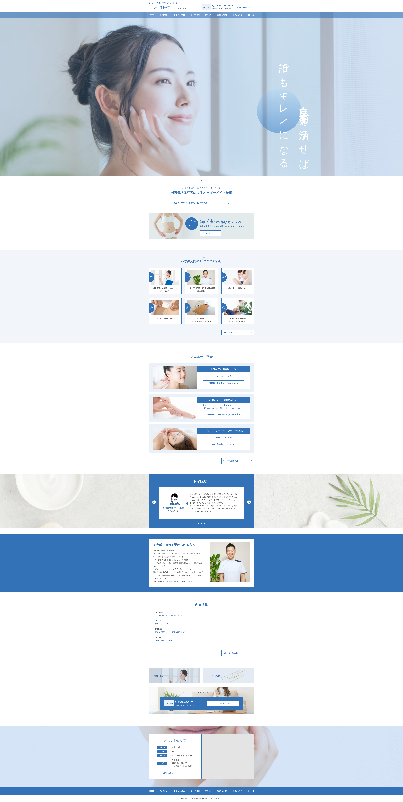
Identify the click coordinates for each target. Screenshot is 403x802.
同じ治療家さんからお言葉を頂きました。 (171, 632)
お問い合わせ (237, 15)
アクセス (208, 15)
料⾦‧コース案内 (179, 15)
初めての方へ (164, 15)
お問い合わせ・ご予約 (163, 640)
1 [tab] (198, 180)
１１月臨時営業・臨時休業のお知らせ (169, 615)
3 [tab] (204, 180)
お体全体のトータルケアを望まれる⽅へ (224, 414)
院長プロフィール (162, 624)
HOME (151, 15)
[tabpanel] (201, 94)
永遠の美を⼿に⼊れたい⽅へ (223, 444)
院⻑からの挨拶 (222, 15)
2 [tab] (201, 180)
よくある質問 (195, 15)
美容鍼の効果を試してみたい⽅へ (223, 383)
